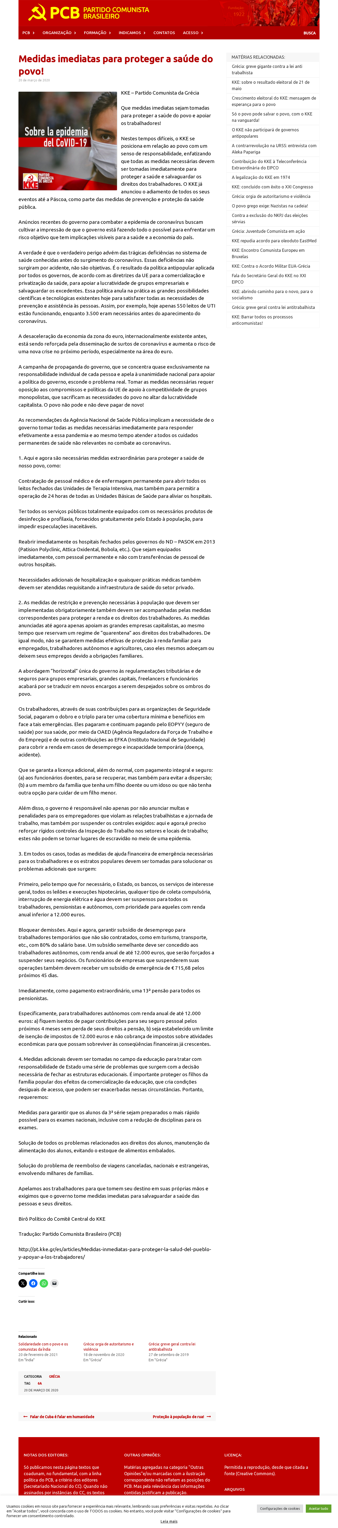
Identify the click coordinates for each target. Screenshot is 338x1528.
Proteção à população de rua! (178, 1417)
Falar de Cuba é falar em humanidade (62, 1417)
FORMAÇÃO (95, 32)
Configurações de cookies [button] (280, 1508)
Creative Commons (255, 1473)
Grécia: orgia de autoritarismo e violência (271, 196)
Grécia (54, 1376)
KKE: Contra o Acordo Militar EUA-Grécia (271, 266)
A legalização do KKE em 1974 (261, 177)
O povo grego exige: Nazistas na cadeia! (270, 205)
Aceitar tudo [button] (318, 1508)
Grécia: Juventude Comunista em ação (268, 231)
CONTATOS (164, 32)
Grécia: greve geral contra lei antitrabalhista (273, 307)
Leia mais (169, 1521)
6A (40, 1383)
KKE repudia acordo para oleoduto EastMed (274, 240)
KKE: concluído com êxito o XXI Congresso (272, 186)
